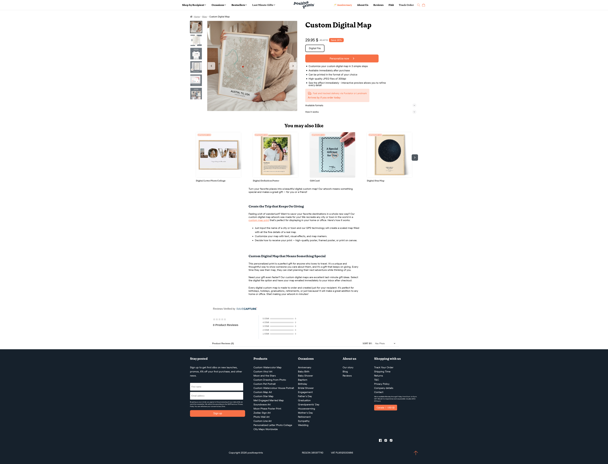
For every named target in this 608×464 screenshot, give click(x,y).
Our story (348, 367)
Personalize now (340, 58)
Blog (345, 371)
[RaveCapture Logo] (246, 309)
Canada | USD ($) (386, 407)
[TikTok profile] (392, 441)
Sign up (217, 413)
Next (293, 66)
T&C (376, 379)
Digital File (315, 48)
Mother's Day (305, 412)
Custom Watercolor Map (267, 367)
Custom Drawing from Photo (269, 379)
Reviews (378, 5)
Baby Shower (305, 375)
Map (204, 16)
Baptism (302, 379)
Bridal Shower (306, 388)
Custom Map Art (262, 392)
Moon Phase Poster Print (267, 408)
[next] (415, 157)
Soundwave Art (262, 404)
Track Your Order (383, 367)
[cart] (423, 5)
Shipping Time (382, 371)
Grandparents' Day (308, 404)
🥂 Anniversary (342, 5)
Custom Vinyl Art (262, 371)
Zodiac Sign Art (262, 412)
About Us (362, 5)
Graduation (304, 400)
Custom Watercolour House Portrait (273, 388)
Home (197, 16)
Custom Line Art (262, 421)
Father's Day (305, 396)
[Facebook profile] (381, 441)
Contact (378, 392)
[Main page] (304, 5)
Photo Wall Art (261, 417)
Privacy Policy (382, 384)
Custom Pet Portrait (264, 384)
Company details (383, 388)
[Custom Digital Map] (252, 66)
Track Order (406, 5)
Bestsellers (238, 5)
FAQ (391, 5)
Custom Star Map (263, 396)
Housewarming (306, 408)
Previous (211, 66)
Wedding (303, 425)
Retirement (304, 417)
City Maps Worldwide (265, 429)
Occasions (218, 5)
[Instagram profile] (387, 441)
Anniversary (304, 367)
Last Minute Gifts (262, 5)
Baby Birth (303, 371)
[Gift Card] (332, 176)
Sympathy (304, 421)
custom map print (259, 220)
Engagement (305, 392)
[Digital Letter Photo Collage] (218, 176)
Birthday (302, 384)
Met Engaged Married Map (268, 400)
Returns (378, 375)
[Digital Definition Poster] (275, 176)
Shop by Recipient (193, 5)
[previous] (193, 157)
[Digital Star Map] (389, 176)
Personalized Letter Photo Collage (272, 425)
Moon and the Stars (264, 375)
